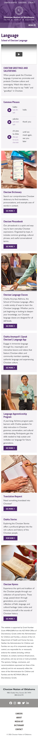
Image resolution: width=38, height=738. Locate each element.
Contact (31, 2)
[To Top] (33, 732)
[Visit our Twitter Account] (23, 703)
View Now (10, 538)
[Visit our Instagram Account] (15, 703)
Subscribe (22, 2)
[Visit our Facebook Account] (10, 703)
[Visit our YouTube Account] (19, 703)
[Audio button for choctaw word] (9, 110)
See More (10, 211)
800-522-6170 (19, 695)
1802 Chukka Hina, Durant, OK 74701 (19, 692)
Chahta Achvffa (10, 2)
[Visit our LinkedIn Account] (27, 703)
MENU (31, 25)
